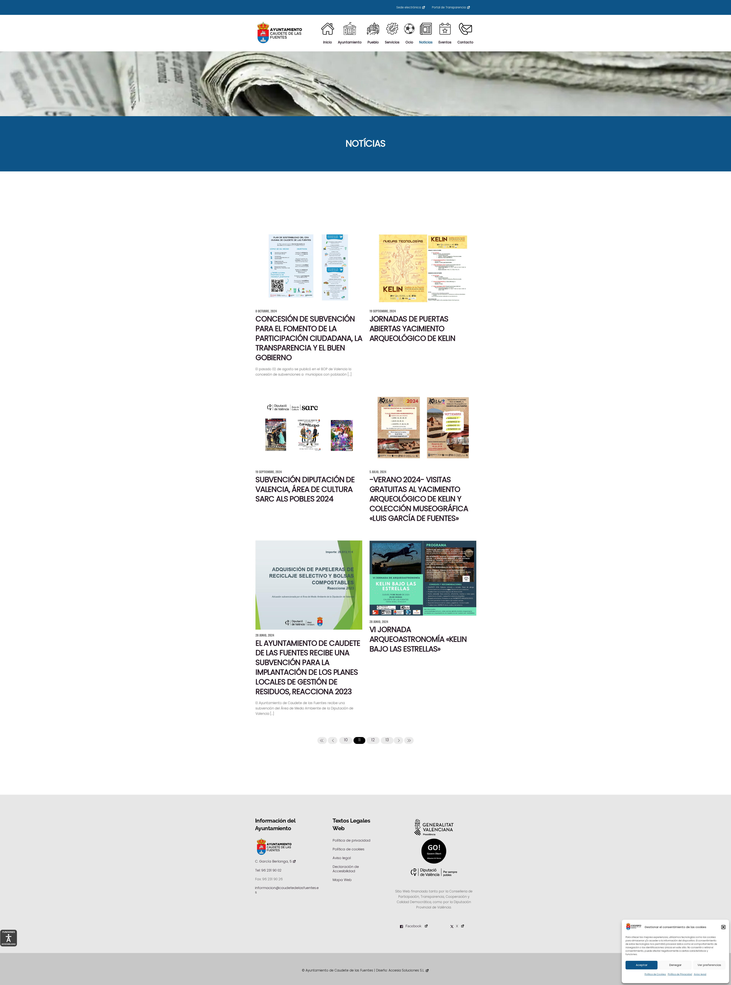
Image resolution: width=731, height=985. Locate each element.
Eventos (445, 42)
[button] (723, 927)
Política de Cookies (655, 974)
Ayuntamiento (350, 42)
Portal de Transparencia (449, 7)
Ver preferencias (709, 965)
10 (346, 740)
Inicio (327, 42)
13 (387, 740)
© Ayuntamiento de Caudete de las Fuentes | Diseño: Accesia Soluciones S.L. (363, 970)
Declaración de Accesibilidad (346, 868)
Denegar (675, 965)
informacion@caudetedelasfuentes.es (287, 890)
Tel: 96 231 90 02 (268, 870)
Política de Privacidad (680, 974)
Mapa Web (342, 879)
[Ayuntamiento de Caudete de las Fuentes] (280, 42)
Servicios (392, 42)
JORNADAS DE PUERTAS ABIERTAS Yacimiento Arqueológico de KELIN (412, 329)
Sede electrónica (408, 7)
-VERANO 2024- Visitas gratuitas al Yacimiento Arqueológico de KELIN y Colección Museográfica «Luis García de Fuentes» (418, 499)
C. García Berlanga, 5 (273, 861)
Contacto (465, 42)
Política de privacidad (351, 840)
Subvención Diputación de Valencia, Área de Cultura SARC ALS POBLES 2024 (305, 489)
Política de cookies (348, 849)
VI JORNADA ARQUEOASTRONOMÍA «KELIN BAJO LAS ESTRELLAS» (418, 639)
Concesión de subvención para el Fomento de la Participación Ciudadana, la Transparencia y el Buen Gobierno (308, 338)
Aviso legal (700, 974)
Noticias (426, 42)
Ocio (409, 42)
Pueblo (373, 42)
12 (373, 740)
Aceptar (641, 965)
